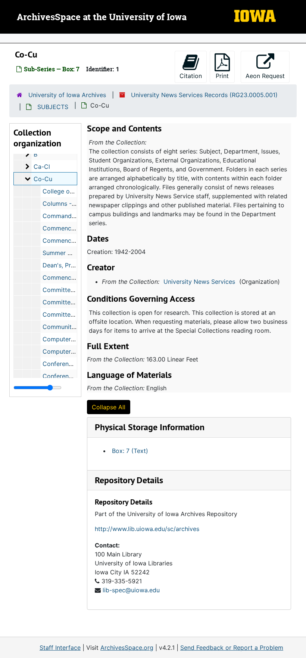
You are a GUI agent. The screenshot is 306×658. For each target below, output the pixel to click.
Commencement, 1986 (74, 228)
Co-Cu (43, 179)
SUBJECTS (52, 107)
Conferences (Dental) (73, 363)
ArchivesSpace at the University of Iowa (102, 17)
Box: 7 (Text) (130, 450)
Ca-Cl (42, 166)
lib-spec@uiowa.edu (131, 590)
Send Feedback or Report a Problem (231, 647)
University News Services (199, 281)
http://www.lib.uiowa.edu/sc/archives (147, 529)
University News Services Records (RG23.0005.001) (204, 95)
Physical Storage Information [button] (149, 427)
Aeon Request (268, 76)
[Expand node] (298, 38)
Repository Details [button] (129, 480)
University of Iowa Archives (67, 95)
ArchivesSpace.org (126, 647)
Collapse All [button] (108, 407)
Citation (190, 76)
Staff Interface (60, 647)
